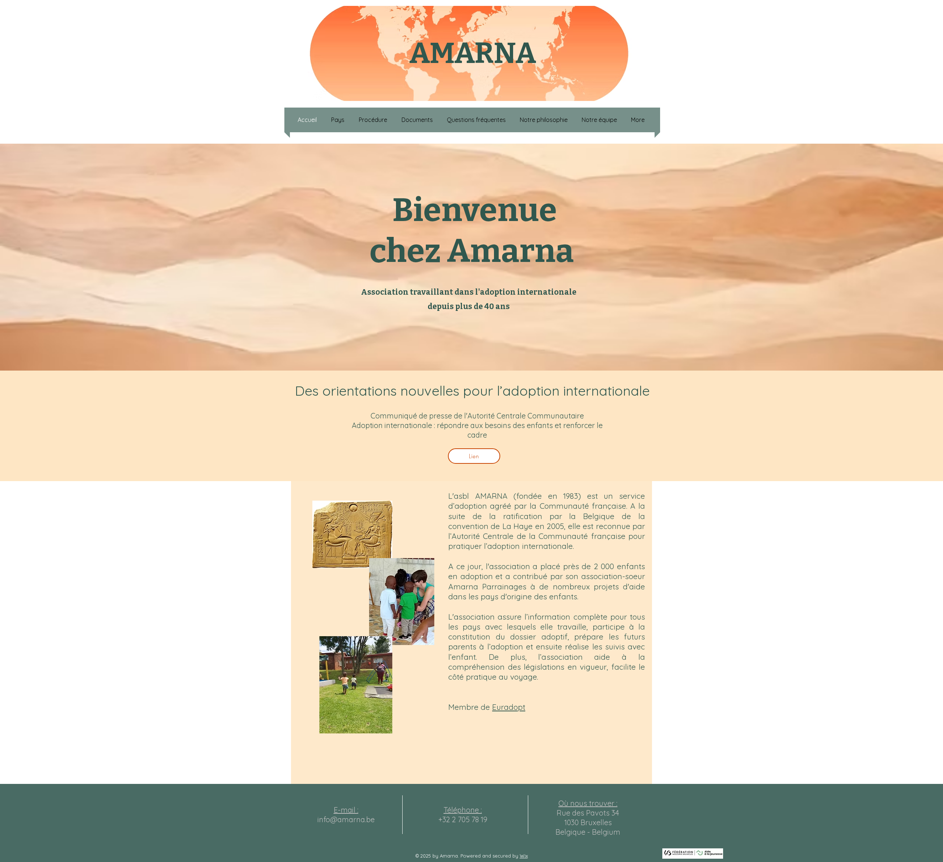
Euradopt (508, 707)
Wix (524, 856)
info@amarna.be (346, 819)
